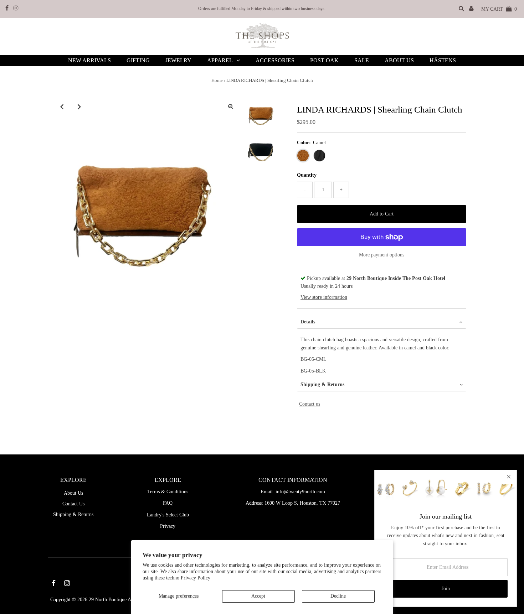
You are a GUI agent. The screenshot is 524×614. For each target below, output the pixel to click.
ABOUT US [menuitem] (399, 60)
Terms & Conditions (167, 491)
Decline (338, 596)
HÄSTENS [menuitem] (443, 60)
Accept (258, 596)
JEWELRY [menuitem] (178, 60)
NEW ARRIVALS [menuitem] (89, 60)
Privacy (167, 526)
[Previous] (62, 106)
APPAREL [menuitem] (220, 60)
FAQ (168, 503)
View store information (323, 297)
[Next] (79, 106)
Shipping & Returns (322, 384)
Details (307, 321)
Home (217, 80)
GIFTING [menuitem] (138, 60)
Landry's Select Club (168, 514)
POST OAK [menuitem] (324, 60)
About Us (73, 493)
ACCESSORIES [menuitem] (275, 60)
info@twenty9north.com (300, 491)
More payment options (381, 254)
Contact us (309, 404)
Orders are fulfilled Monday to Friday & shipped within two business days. (261, 8)
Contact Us (73, 503)
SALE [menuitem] (361, 60)
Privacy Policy (195, 578)
